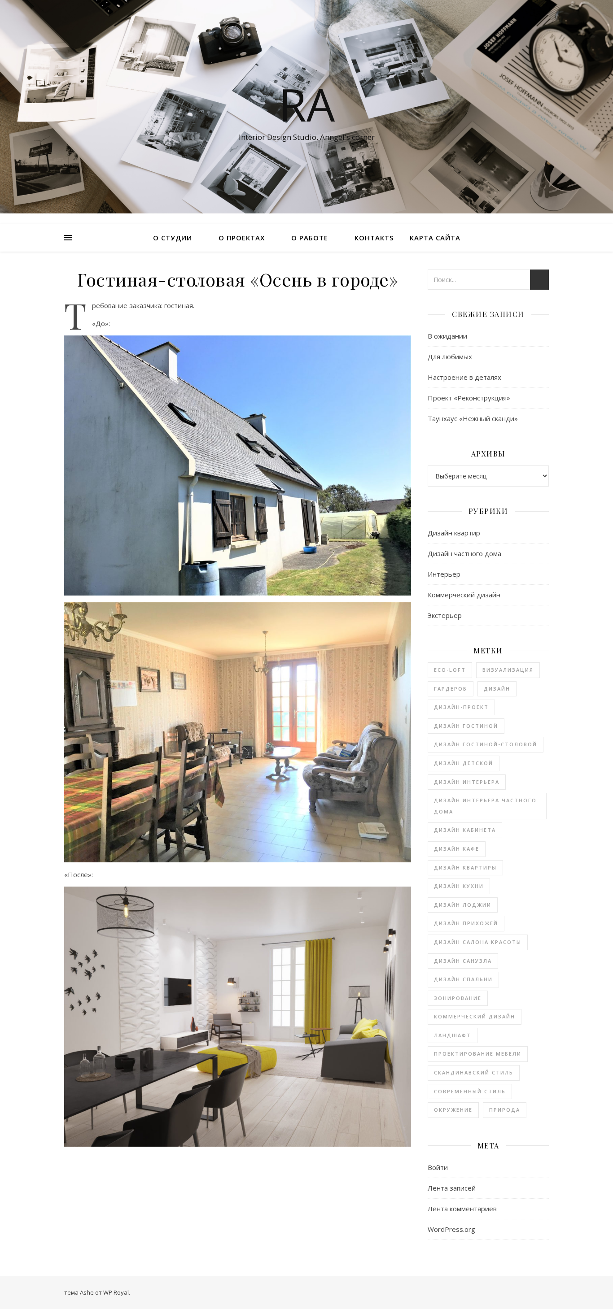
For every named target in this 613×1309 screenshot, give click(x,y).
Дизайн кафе (456, 848)
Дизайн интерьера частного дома (485, 806)
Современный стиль (470, 1091)
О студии (172, 237)
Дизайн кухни (459, 886)
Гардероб (450, 688)
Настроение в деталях (464, 377)
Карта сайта (435, 237)
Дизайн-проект (461, 707)
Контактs (374, 237)
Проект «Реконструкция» (469, 397)
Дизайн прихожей (466, 923)
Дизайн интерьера (466, 781)
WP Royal (116, 1292)
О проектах (242, 237)
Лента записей (452, 1187)
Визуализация (508, 669)
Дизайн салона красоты (477, 942)
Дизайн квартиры (465, 867)
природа (504, 1109)
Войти (438, 1167)
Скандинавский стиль (473, 1072)
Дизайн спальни (463, 979)
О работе (309, 237)
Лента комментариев (462, 1208)
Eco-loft (450, 669)
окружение (453, 1109)
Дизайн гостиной (466, 725)
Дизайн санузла (463, 960)
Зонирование (458, 998)
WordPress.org (451, 1229)
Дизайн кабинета (465, 829)
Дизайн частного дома (464, 553)
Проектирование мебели (477, 1053)
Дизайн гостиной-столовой (485, 744)
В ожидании (447, 335)
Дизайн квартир (454, 532)
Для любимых (450, 356)
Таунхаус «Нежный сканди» (473, 418)
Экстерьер (445, 615)
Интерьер (444, 574)
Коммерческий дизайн (464, 594)
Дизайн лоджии (462, 904)
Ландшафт (452, 1035)
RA (307, 104)
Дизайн (497, 688)
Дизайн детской (463, 763)
